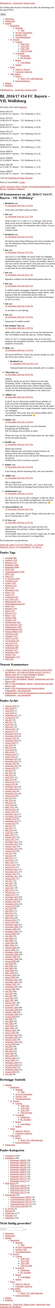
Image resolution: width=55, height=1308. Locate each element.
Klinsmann (12, 590)
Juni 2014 (9, 800)
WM (9, 659)
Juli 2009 (9, 936)
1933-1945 (24, 46)
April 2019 (9, 711)
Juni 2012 (9, 856)
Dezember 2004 (11, 1063)
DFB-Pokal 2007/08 (18, 1188)
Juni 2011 (9, 883)
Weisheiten (12, 652)
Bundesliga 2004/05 (18, 1160)
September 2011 (11, 876)
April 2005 (9, 1053)
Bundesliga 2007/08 (18, 1167)
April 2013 (9, 833)
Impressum (9, 19)
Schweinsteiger (13, 625)
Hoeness (11, 585)
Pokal (12, 67)
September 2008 (11, 959)
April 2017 (9, 724)
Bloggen (11, 562)
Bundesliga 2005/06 (18, 1163)
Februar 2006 (10, 1030)
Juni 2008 (9, 966)
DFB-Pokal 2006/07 (18, 1186)
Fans (9, 576)
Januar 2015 (10, 784)
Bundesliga (14, 26)
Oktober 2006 (10, 1012)
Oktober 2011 (10, 874)
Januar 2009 (10, 950)
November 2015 (11, 761)
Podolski (11, 608)
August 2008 (10, 961)
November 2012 (11, 844)
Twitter (22, 182)
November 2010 (11, 899)
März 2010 (9, 918)
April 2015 (9, 777)
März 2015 (9, 780)
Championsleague (14, 572)
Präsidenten (25, 56)
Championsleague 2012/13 (21, 1204)
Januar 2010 (10, 922)
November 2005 (11, 1037)
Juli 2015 (9, 770)
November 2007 (11, 982)
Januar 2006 (10, 1033)
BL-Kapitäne (25, 58)
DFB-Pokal (9, 1183)
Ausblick (11, 560)
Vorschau (11, 650)
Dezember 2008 (11, 952)
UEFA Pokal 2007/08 (19, 1206)
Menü (3, 14)
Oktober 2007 (10, 984)
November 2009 (11, 927)
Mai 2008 (9, 968)
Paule (9, 606)
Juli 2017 (9, 720)
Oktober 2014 (10, 791)
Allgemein (9, 1156)
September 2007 (11, 987)
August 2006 (10, 1017)
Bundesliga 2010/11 (18, 1174)
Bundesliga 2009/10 (18, 1172)
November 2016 (11, 736)
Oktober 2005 (10, 1040)
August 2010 (10, 906)
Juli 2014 (9, 798)
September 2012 (11, 849)
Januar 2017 (10, 731)
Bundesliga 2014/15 (18, 1181)
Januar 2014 (10, 812)
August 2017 (10, 717)
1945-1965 (24, 49)
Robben (10, 618)
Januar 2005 (10, 1060)
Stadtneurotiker (11, 693)
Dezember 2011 (11, 869)
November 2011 (11, 872)
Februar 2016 (10, 754)
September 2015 (11, 766)
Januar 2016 (10, 757)
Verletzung (12, 645)
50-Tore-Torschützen (23, 33)
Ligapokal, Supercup (23, 72)
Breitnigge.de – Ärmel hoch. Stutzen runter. (17, 3)
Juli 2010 (9, 908)
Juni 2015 (9, 773)
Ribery (10, 615)
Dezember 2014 (11, 787)
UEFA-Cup (11, 638)
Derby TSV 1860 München (31, 79)
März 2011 (9, 890)
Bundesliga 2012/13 (18, 1179)
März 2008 (9, 973)
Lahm (10, 595)
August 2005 (10, 1044)
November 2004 (11, 1065)
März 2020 (9, 708)
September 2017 (11, 715)
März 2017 (9, 727)
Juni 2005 (9, 1049)
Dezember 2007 (11, 980)
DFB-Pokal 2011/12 (18, 1190)
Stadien (18, 65)
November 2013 (11, 816)
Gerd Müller (25, 62)
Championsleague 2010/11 (21, 1199)
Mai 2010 (9, 913)
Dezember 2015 (11, 759)
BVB (9, 569)
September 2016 (11, 741)
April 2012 (9, 860)
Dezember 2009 (11, 925)
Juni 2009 (9, 938)
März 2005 (9, 1056)
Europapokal (10, 1195)
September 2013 (11, 821)
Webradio (9, 1215)
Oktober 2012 (10, 846)
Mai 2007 (9, 996)
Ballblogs (9, 85)
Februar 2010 (10, 920)
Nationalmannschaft (15, 604)
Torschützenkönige (23, 37)
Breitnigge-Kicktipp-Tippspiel (20, 178)
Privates (10, 613)
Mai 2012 (9, 858)
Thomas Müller (13, 631)
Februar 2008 (10, 975)
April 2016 (9, 750)
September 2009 (11, 931)
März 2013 (9, 835)
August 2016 (10, 743)
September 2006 (11, 1014)
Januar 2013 (10, 839)
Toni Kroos (11, 634)
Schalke (10, 620)
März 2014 (9, 807)
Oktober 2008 (10, 957)
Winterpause (12, 657)
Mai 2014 (9, 803)
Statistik (8, 23)
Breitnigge (11, 565)
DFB (9, 574)
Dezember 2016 (11, 734)
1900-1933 (24, 44)
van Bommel (12, 641)
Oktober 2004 (10, 1067)
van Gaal (11, 643)
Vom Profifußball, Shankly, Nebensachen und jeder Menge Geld (25, 675)
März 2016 (9, 752)
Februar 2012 (10, 865)
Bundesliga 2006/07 (18, 1165)
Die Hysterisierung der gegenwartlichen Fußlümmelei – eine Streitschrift (25, 689)
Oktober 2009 (10, 929)
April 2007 (9, 998)
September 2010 (11, 904)
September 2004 (11, 1069)
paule (2, 187)
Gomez (10, 583)
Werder (10, 654)
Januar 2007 (10, 1005)
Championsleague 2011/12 (21, 1202)
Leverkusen (11, 597)
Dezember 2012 (11, 842)
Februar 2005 (10, 1058)
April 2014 (9, 805)
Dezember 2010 (11, 897)
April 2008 (9, 971)
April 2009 (9, 943)
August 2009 (10, 934)
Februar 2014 (10, 810)
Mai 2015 (9, 775)
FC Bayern (14, 39)
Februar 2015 (10, 782)
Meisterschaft (13, 602)
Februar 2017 (10, 729)
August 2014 (10, 796)
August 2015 (10, 768)
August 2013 (10, 823)
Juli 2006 (9, 1019)
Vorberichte (37, 187)
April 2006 (9, 1026)
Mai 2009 (9, 941)
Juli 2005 (9, 1046)
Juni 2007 (9, 994)
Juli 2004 (9, 1074)
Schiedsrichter (12, 622)
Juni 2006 (9, 1021)
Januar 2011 (10, 895)
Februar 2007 (10, 1003)
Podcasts (8, 1211)
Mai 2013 (9, 830)
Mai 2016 (9, 747)
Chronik (18, 42)
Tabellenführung (13, 629)
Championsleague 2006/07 (21, 1197)
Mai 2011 (9, 885)
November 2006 (11, 1010)
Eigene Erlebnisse (22, 81)
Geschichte (19, 53)
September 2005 (11, 1042)
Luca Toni (11, 599)
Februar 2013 (10, 837)
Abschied (11, 558)
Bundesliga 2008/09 (18, 1169)
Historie (8, 83)
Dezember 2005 (11, 1035)
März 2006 (9, 1028)
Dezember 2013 (11, 814)
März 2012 (9, 862)
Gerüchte (11, 581)
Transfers (11, 636)
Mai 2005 (9, 1051)
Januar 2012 (10, 867)
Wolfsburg (20, 189)
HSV (9, 588)
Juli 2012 (9, 853)
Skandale (19, 28)
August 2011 (10, 879)
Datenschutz (10, 21)
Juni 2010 (9, 911)
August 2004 (10, 1072)
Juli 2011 (8, 881)
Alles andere (15, 74)
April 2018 (9, 713)
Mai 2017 (9, 722)
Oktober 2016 (10, 738)
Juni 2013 (9, 828)
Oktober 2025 (10, 706)
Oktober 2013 (10, 819)
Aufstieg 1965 (21, 35)
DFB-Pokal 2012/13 (18, 1192)
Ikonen (18, 60)
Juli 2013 (9, 826)
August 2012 (10, 851)
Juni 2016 (9, 745)
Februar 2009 (10, 948)
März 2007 (9, 1000)
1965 (22, 30)
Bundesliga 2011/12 (18, 1176)
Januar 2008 (10, 977)
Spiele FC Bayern (22, 69)
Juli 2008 (9, 964)
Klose (10, 592)
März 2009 (9, 945)
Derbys (18, 76)
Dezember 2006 (11, 1007)
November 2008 (11, 954)
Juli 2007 (9, 991)
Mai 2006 (9, 1023)
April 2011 (9, 888)
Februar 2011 (10, 892)
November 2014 (11, 789)
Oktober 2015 (10, 764)
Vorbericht (11, 189)
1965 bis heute (26, 51)
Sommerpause (13, 627)
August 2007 (10, 989)
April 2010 (9, 915)
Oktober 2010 (10, 902)
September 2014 (11, 793)
